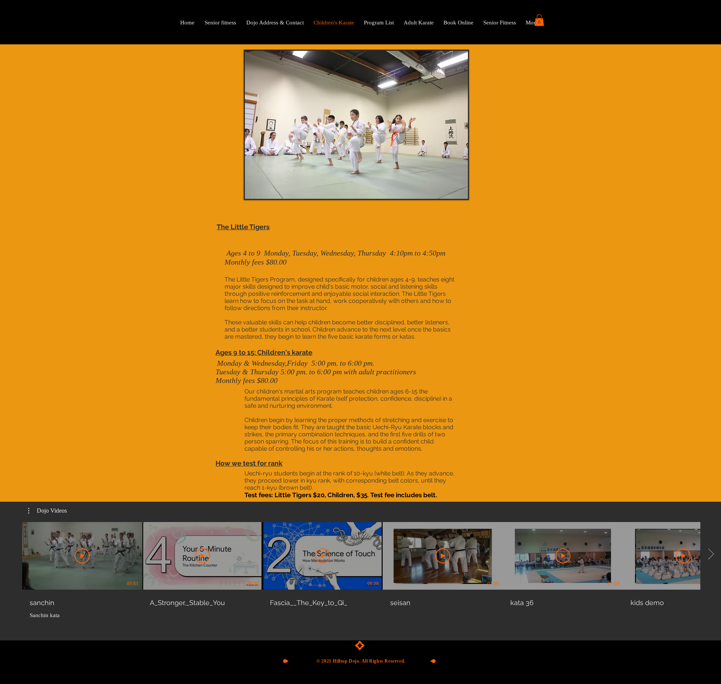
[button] (539, 20)
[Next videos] (710, 554)
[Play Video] (82, 555)
